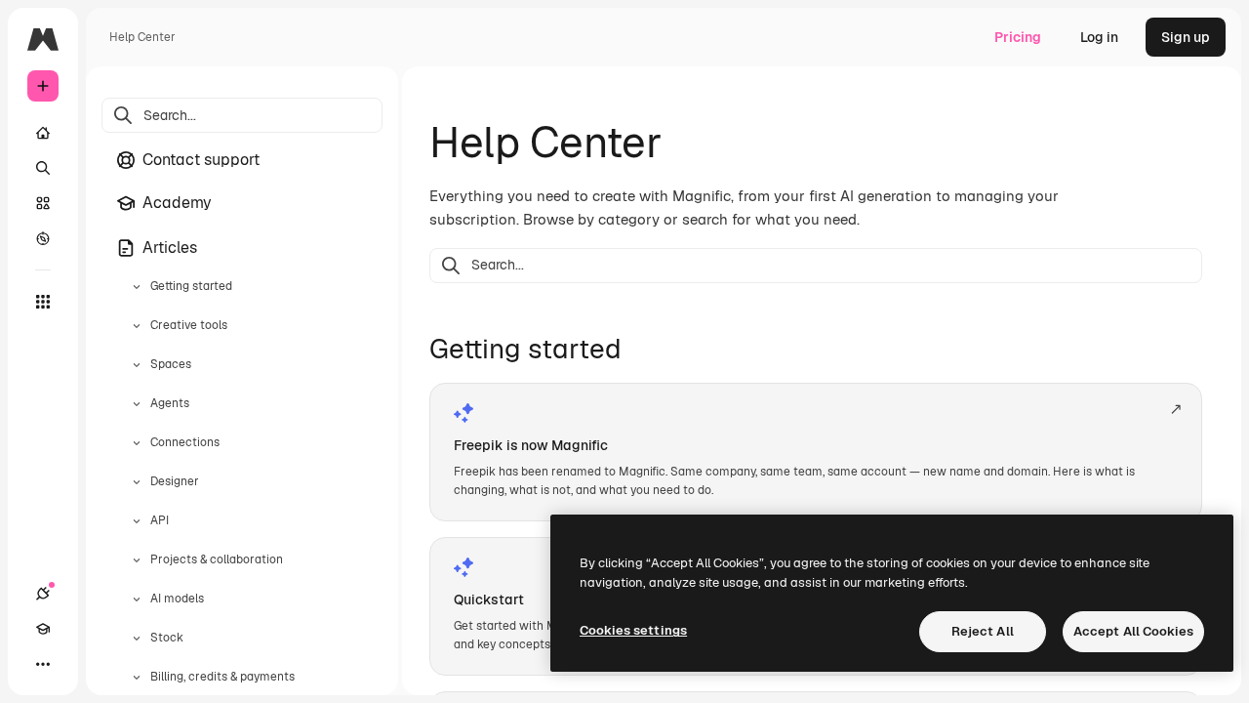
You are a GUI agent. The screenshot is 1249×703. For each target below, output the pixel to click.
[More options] (43, 664)
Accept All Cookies (1133, 631)
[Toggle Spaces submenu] (136, 365)
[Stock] (43, 203)
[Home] (43, 132)
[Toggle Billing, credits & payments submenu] (136, 677)
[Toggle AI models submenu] (136, 599)
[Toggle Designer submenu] (136, 482)
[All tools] (43, 301)
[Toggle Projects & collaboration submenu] (136, 560)
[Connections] (43, 593)
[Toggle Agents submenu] (136, 404)
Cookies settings (633, 630)
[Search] (43, 168)
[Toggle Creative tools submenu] (136, 326)
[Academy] (43, 628)
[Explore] (43, 238)
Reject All (982, 631)
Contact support (201, 159)
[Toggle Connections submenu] (136, 443)
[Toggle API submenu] (136, 521)
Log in (1099, 37)
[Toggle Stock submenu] (136, 638)
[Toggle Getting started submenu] (136, 287)
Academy (177, 202)
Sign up (1185, 37)
